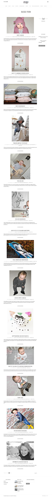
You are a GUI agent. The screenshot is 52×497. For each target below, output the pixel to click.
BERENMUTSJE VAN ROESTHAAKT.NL (20, 462)
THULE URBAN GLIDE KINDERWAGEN (20, 260)
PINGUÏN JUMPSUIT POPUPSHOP (20, 143)
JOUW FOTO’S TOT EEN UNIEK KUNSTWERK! (20, 230)
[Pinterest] (44, 495)
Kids (25, 36)
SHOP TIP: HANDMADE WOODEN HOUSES (20, 73)
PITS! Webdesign (14, 495)
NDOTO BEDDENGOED (20, 106)
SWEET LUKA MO (20, 35)
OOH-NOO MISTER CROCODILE (20, 431)
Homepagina (22, 36)
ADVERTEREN (6, 482)
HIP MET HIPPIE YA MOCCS (20, 298)
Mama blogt (28, 36)
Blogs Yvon (15, 36)
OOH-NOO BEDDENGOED (20, 219)
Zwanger (31, 261)
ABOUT (5, 481)
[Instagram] (7, 1)
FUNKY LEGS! (20, 397)
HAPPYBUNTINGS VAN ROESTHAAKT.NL (20, 336)
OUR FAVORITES (32, 144)
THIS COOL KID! (20, 181)
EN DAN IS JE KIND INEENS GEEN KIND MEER (21, 489)
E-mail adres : (40, 42)
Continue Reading (20, 237)
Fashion (18, 36)
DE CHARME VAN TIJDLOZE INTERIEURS (20, 482)
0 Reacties (33, 36)
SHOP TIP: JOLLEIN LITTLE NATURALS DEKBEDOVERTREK (20, 366)
